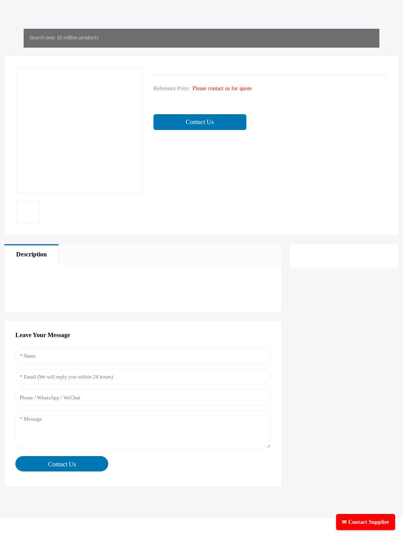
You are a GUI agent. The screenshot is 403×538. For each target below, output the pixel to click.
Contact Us (200, 122)
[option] (27, 211)
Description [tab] (31, 254)
